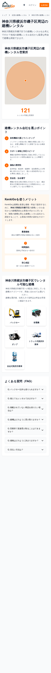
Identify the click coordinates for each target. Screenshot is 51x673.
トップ (4, 15)
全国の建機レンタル (19, 15)
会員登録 (44, 5)
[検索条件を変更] (24, 5)
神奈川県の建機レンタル (41, 15)
